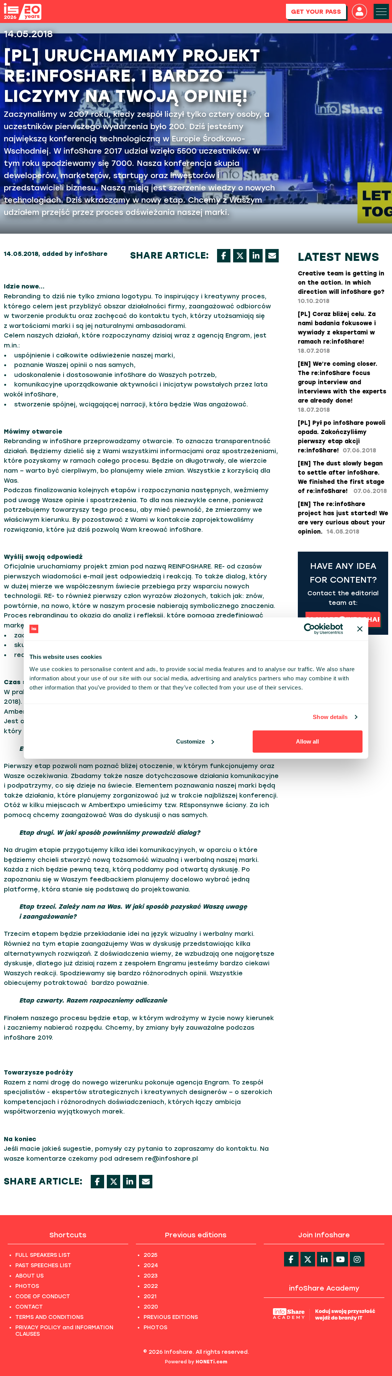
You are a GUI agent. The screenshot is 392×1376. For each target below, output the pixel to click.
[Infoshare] (22, 11)
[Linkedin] (324, 1259)
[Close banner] (360, 629)
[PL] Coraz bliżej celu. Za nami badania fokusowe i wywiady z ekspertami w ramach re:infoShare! (337, 332)
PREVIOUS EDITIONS (171, 1317)
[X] (240, 255)
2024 (151, 1265)
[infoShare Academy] (324, 1314)
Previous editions (196, 1235)
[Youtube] (340, 1259)
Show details (330, 717)
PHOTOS (27, 1286)
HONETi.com (211, 1362)
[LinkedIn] (256, 255)
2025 (150, 1255)
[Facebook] (223, 255)
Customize (190, 741)
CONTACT (29, 1307)
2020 (151, 1307)
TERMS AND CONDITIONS (49, 1317)
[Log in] (359, 11)
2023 (151, 1276)
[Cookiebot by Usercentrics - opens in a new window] (309, 629)
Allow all (307, 741)
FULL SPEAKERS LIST (42, 1255)
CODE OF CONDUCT (42, 1296)
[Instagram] (357, 1259)
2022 (151, 1286)
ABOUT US (29, 1276)
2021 (150, 1296)
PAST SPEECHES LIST (43, 1265)
